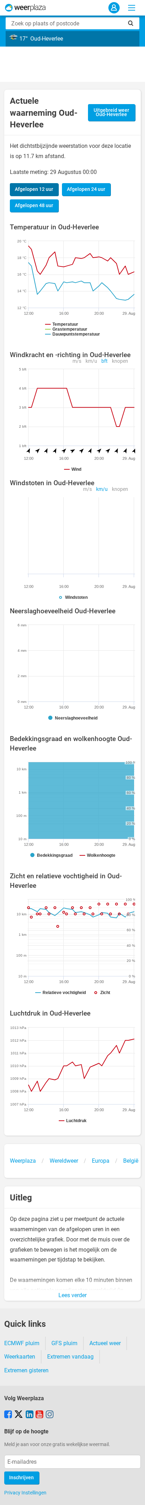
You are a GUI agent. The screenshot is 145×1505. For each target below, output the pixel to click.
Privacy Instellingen (25, 1492)
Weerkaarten (19, 1356)
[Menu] (131, 8)
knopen (120, 361)
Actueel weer (105, 1343)
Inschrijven (21, 1478)
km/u (91, 361)
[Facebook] (8, 1415)
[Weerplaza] (25, 7)
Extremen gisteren (26, 1370)
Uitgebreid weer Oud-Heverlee (111, 112)
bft (104, 361)
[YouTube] (39, 1415)
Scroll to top (133, 1493)
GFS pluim (64, 1343)
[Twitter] (18, 1415)
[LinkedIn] (29, 1415)
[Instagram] (49, 1415)
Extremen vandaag (70, 1356)
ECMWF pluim (21, 1343)
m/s (76, 361)
